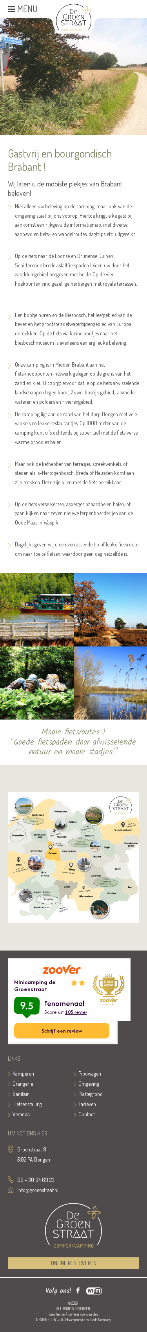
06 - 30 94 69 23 (35, 1179)
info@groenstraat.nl (37, 1190)
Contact (86, 1114)
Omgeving (88, 1083)
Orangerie (23, 1083)
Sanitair (21, 1093)
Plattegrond (90, 1093)
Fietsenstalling (27, 1104)
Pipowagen (89, 1073)
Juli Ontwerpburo (69, 1319)
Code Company (100, 1319)
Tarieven (87, 1104)
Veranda (21, 1114)
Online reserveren (73, 1263)
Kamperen (23, 1073)
